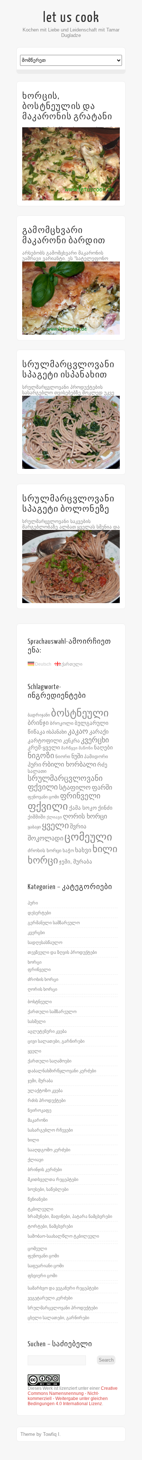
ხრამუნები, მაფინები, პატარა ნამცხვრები (70, 1216)
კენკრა (71, 741)
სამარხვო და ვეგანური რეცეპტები (63, 1288)
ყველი (55, 825)
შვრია (78, 826)
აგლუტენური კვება (47, 1031)
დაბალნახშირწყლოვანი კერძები (62, 1070)
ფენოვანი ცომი (43, 796)
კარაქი (99, 731)
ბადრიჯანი (39, 715)
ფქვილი (48, 806)
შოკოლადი (45, 838)
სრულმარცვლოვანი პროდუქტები (63, 1307)
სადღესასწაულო (45, 942)
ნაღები (103, 747)
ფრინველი (80, 795)
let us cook (71, 17)
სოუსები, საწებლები (48, 1189)
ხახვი (83, 850)
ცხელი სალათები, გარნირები (58, 1317)
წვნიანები (37, 1199)
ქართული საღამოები (49, 1061)
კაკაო (78, 731)
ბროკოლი (62, 723)
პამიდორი (96, 756)
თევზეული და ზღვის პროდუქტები (62, 952)
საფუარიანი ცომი (46, 1265)
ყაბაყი (34, 826)
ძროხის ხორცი (45, 850)
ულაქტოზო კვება (45, 1090)
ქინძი (105, 808)
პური (34, 764)
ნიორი (62, 756)
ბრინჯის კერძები (45, 1169)
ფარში (102, 787)
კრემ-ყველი (44, 747)
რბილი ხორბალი (69, 764)
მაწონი (86, 748)
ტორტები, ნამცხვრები (50, 1226)
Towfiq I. (52, 1434)
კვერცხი (95, 740)
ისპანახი (56, 732)
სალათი (37, 771)
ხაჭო (68, 850)
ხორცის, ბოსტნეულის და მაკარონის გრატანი (67, 106)
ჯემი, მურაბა (75, 861)
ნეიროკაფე (39, 1110)
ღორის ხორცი (85, 816)
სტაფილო (75, 787)
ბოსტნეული (80, 713)
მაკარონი (38, 1120)
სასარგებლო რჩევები (50, 1130)
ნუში (77, 756)
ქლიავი (54, 817)
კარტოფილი (45, 741)
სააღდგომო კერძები (49, 1149)
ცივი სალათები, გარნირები (56, 1041)
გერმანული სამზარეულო (54, 922)
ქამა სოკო (83, 808)
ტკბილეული (40, 1209)
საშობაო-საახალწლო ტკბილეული (63, 1236)
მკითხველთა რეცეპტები (53, 1179)
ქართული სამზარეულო (52, 1011)
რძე (102, 764)
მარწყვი (69, 748)
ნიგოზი (41, 755)
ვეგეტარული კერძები (50, 1298)
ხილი (104, 848)
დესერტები (39, 912)
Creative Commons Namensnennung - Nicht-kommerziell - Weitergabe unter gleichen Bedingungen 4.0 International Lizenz (73, 1396)
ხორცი (43, 860)
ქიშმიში (37, 817)
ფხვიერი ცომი (42, 1275)
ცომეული (88, 837)
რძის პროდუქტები (47, 1100)
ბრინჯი (38, 722)
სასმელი (37, 1021)
